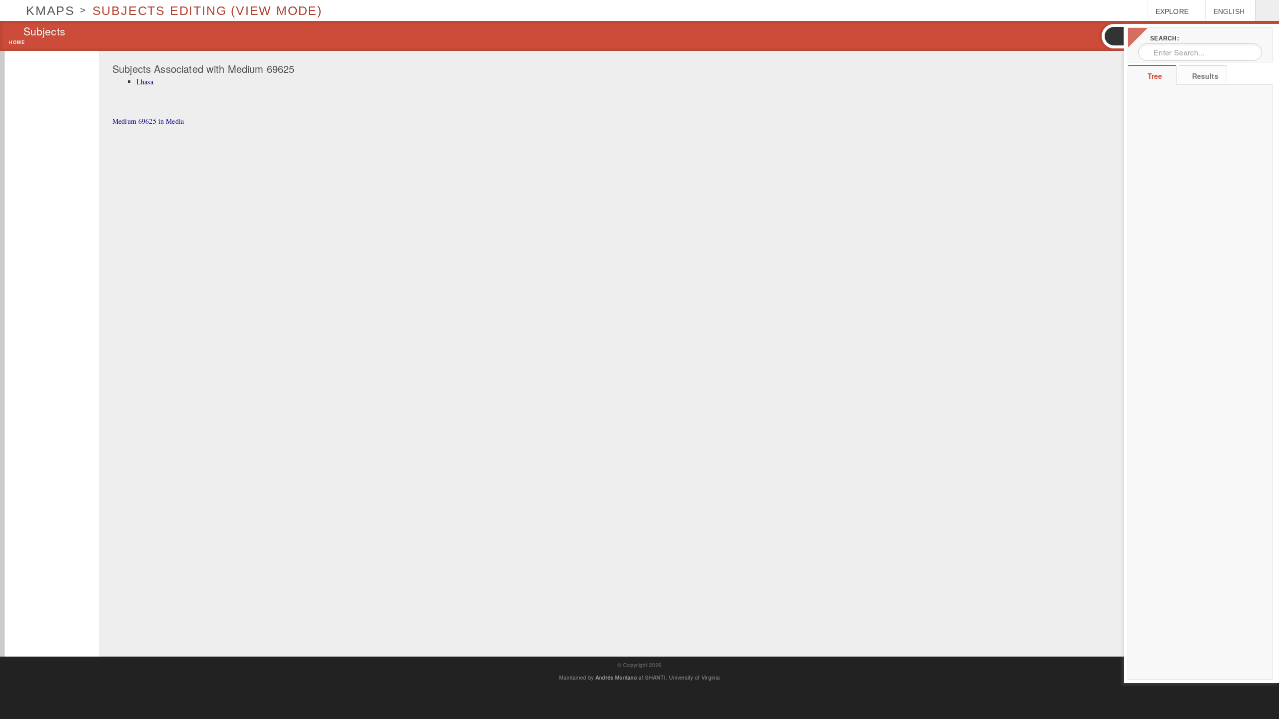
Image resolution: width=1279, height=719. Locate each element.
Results (1205, 76)
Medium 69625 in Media (148, 121)
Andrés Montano (616, 677)
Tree (1155, 76)
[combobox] (1200, 52)
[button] (1114, 36)
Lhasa (144, 81)
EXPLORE (1172, 11)
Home (17, 42)
